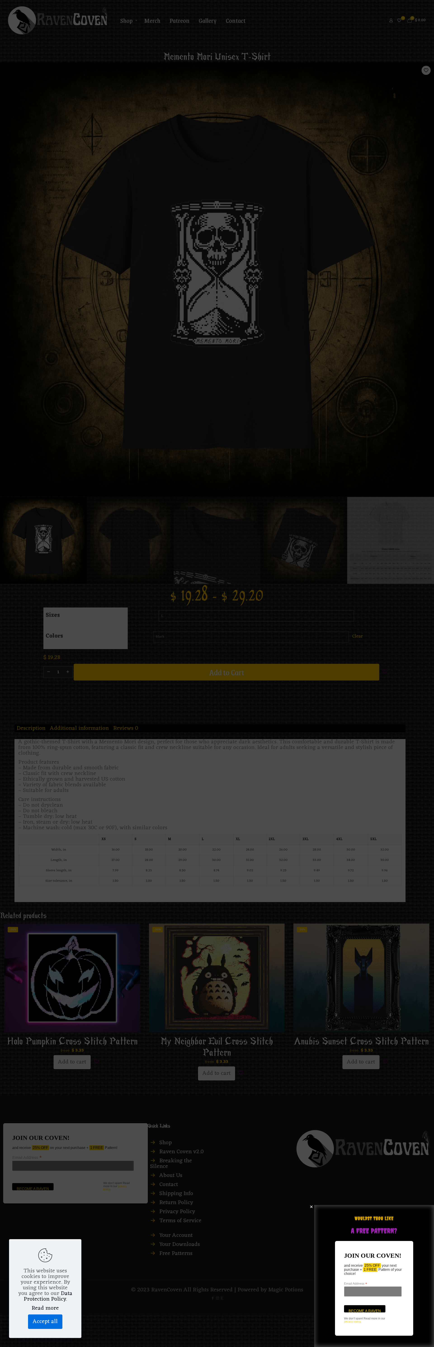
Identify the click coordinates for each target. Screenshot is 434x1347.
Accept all (45, 1321)
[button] (311, 1206)
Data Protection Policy (48, 1296)
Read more (45, 1308)
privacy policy (352, 1321)
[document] (217, 673)
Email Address (355, 1283)
